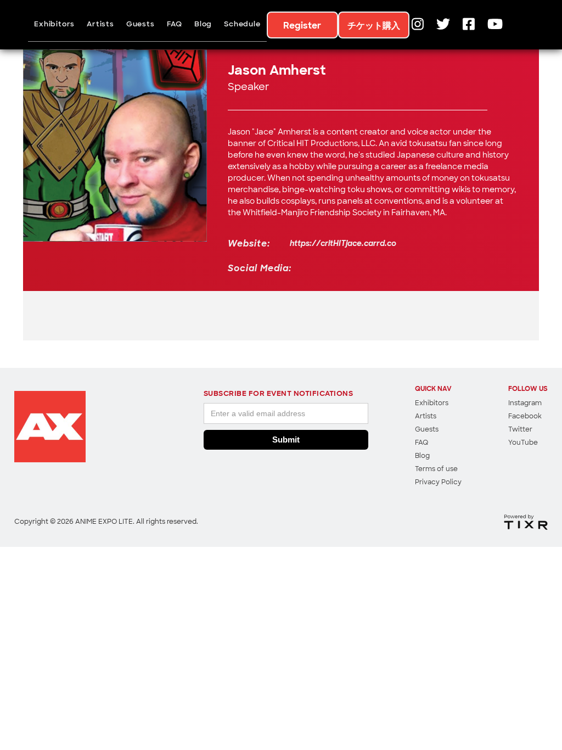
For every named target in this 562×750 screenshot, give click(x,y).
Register (302, 26)
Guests (140, 24)
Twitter (520, 430)
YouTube (523, 443)
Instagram (525, 403)
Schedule (242, 24)
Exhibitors (54, 24)
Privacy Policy (438, 482)
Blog (203, 24)
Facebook (525, 416)
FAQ (174, 24)
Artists (100, 24)
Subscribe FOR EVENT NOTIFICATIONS (278, 394)
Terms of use (436, 469)
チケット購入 (373, 26)
